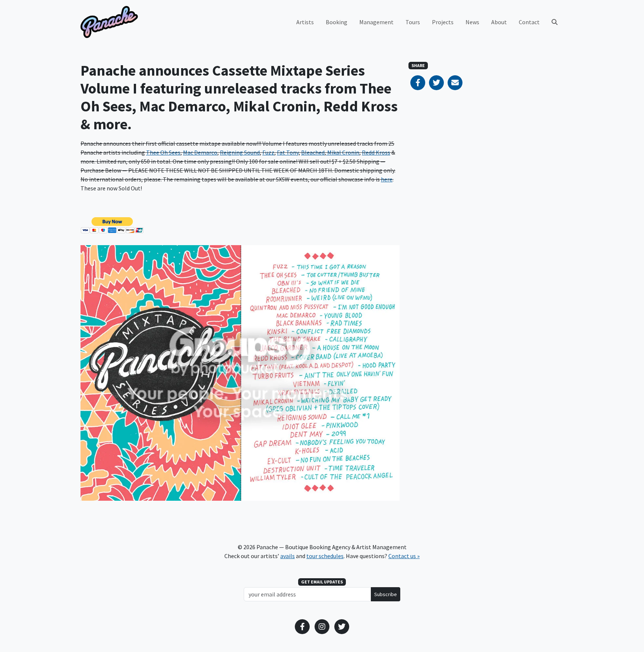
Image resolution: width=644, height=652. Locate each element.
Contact (529, 22)
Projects (443, 22)
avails (287, 556)
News (472, 22)
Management (376, 22)
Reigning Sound (240, 152)
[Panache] (109, 22)
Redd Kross (376, 152)
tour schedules (325, 556)
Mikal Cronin (342, 152)
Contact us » (404, 556)
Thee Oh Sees (163, 152)
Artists (305, 22)
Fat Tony (288, 152)
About (499, 22)
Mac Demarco (200, 152)
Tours (412, 22)
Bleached (313, 152)
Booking (336, 22)
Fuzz (268, 152)
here (386, 179)
